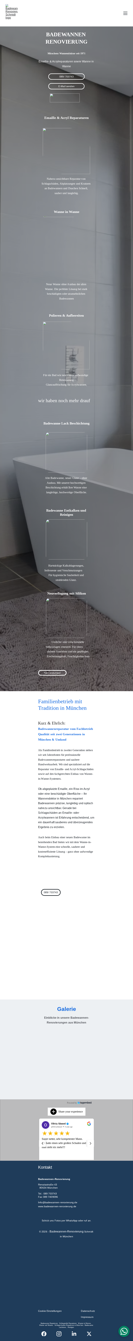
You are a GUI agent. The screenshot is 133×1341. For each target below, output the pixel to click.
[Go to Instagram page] (60, 1333)
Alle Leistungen (52, 672)
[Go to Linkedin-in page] (76, 1333)
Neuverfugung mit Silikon (66, 593)
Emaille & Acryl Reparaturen (66, 118)
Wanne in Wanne (66, 212)
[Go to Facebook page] (45, 1333)
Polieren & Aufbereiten (66, 315)
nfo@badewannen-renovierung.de (59, 1202)
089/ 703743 (66, 76)
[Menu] (125, 13)
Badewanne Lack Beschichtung (66, 423)
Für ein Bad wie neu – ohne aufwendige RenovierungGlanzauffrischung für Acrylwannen (66, 380)
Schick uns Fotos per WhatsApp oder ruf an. (66, 1220)
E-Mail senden (66, 86)
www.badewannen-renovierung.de (57, 1206)
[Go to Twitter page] (89, 1333)
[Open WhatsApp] (124, 1331)
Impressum (87, 1317)
